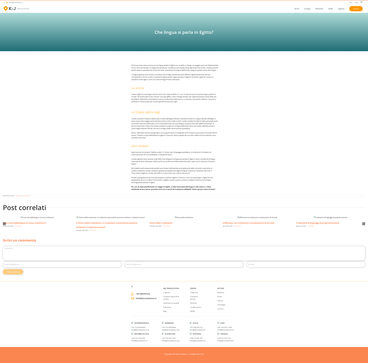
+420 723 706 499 (138, 338)
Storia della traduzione (161, 223)
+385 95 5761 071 (224, 338)
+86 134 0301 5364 (224, 327)
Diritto (219, 296)
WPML (192, 311)
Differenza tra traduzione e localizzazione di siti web (248, 223)
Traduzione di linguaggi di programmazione (317, 223)
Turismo (220, 309)
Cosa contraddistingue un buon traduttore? (24, 223)
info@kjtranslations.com (140, 330)
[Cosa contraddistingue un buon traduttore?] (37, 217)
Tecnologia (221, 305)
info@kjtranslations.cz (139, 341)
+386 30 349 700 (196, 338)
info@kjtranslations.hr (225, 341)
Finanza (220, 301)
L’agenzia (166, 292)
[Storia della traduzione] (184, 217)
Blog (164, 311)
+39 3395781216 (143, 294)
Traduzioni (194, 292)
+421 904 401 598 (168, 338)
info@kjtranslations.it (16, 2)
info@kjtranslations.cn (225, 330)
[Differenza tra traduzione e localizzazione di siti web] (257, 217)
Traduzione (19, 195)
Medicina (220, 292)
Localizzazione (195, 307)
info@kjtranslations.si (198, 341)
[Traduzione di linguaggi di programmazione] (330, 217)
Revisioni (193, 303)
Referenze (167, 307)
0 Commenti (26, 195)
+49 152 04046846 (138, 327)
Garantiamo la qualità (171, 303)
